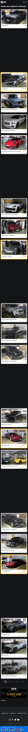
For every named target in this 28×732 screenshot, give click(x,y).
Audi (2, 88)
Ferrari (3, 445)
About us (5, 713)
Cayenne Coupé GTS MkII (11, 214)
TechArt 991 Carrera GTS (11, 466)
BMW (2, 25)
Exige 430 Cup (7, 571)
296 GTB (7, 445)
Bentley (3, 130)
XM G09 (6, 25)
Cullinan (9, 424)
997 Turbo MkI (8, 256)
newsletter (22, 713)
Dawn (8, 634)
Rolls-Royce (4, 424)
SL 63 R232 (11, 235)
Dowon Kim (5, 27)
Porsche (3, 151)
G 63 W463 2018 (12, 109)
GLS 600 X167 (14, 340)
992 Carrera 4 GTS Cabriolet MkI (13, 151)
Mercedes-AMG (4, 109)
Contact (13, 713)
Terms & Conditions (10, 725)
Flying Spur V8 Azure (10, 130)
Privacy (21, 725)
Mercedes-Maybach (5, 340)
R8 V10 (5, 88)
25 (22, 681)
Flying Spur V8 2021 (10, 550)
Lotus (2, 571)
